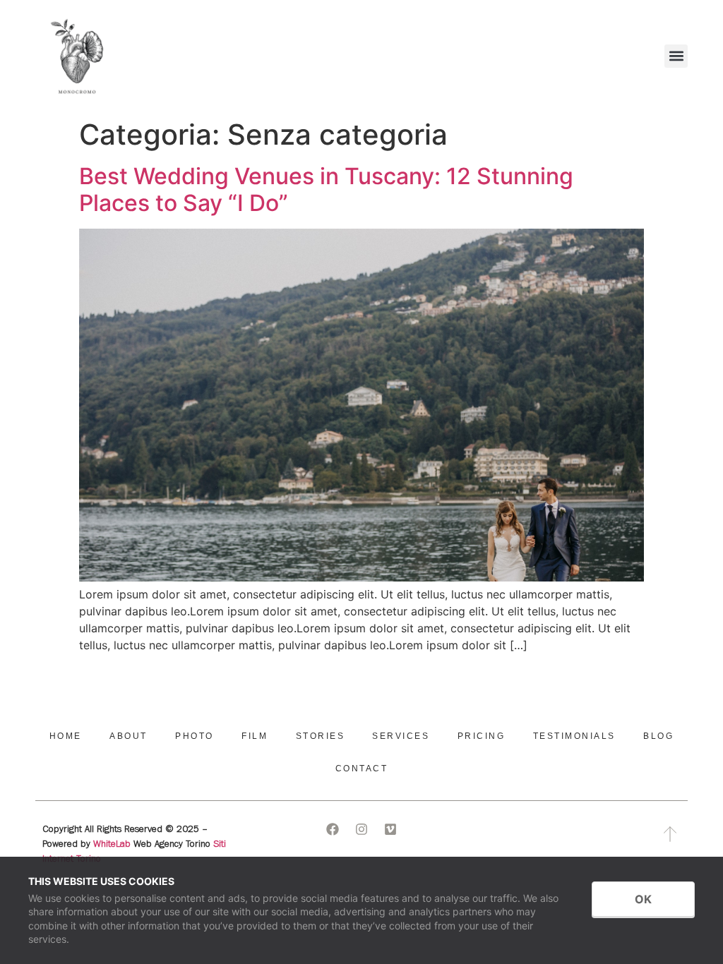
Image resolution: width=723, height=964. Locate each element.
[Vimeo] (390, 829)
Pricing (482, 736)
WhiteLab (112, 845)
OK (643, 899)
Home (65, 736)
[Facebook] (332, 829)
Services (400, 736)
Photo (194, 736)
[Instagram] (361, 829)
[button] (676, 56)
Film (254, 736)
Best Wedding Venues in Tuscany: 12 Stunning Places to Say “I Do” (326, 189)
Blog (658, 736)
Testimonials (574, 736)
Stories (320, 736)
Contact (361, 768)
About (128, 736)
